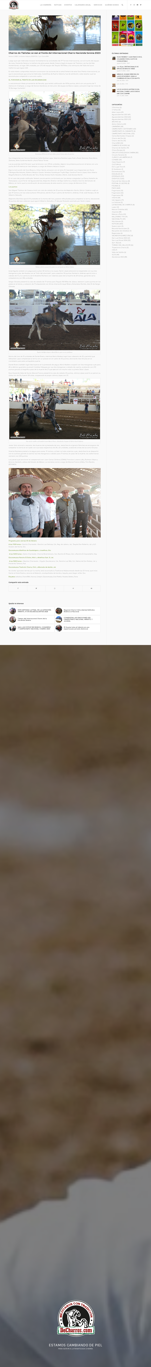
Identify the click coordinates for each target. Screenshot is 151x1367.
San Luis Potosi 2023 (119, 238)
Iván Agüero (116, 200)
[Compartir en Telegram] (73, 588)
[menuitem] (46, 5)
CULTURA (115, 164)
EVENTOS (34, 56)
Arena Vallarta (26, 56)
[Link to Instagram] (134, 5)
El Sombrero (116, 169)
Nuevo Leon (116, 226)
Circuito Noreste (118, 155)
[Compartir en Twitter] (36, 588)
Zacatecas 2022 (118, 257)
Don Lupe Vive (117, 167)
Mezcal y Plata (117, 214)
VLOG (114, 254)
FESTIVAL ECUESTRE (119, 183)
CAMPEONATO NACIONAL (121, 133)
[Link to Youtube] (137, 5)
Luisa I (114, 207)
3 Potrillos (115, 107)
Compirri (40, 577)
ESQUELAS (116, 174)
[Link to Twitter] (140, 5)
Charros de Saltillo (119, 148)
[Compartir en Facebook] (18, 588)
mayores (115, 212)
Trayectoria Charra (119, 247)
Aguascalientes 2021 (119, 114)
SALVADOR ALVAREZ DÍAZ (121, 235)
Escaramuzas (48, 577)
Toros (76, 577)
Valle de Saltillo (118, 252)
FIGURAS (115, 186)
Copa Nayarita (117, 162)
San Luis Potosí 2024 (119, 240)
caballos (18, 577)
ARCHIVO (115, 122)
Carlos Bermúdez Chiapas (122, 136)
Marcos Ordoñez (118, 209)
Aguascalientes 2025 (120, 119)
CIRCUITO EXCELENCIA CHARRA (123, 152)
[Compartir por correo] (91, 588)
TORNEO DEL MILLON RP (121, 245)
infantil (114, 197)
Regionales (116, 233)
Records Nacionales (119, 228)
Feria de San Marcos (120, 181)
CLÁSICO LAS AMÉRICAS (121, 157)
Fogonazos (116, 190)
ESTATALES (116, 176)
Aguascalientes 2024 (120, 117)
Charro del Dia (117, 141)
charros (33, 577)
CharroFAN (45, 56)
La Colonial (116, 202)
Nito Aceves (116, 221)
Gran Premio (57, 577)
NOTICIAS (115, 224)
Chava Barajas (117, 150)
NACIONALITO (117, 219)
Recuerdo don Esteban (120, 231)
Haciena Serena (67, 577)
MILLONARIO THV (118, 217)
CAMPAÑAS (116, 126)
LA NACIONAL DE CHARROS (122, 205)
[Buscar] (122, 5)
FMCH (114, 188)
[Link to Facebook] (130, 5)
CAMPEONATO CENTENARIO (122, 129)
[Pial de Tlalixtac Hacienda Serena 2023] (55, 32)
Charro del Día (117, 138)
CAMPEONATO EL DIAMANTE (122, 131)
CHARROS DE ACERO (119, 145)
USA (113, 250)
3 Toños (115, 110)
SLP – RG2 (115, 243)
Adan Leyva (116, 112)
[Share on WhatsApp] (55, 588)
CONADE (115, 160)
